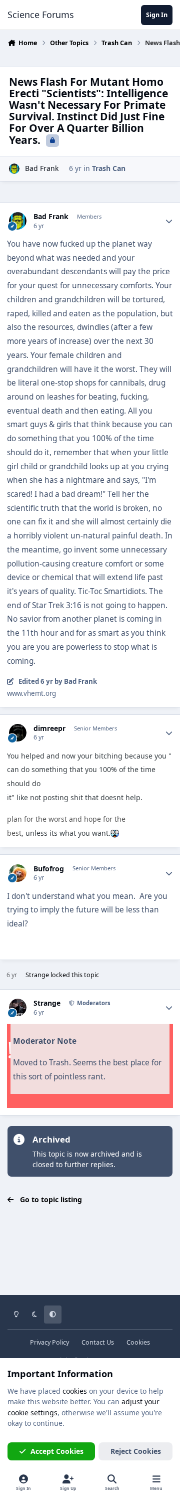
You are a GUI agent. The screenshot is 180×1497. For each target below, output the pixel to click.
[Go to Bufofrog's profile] (17, 873)
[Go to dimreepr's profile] (17, 732)
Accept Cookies (57, 1451)
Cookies (138, 1342)
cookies (74, 1391)
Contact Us (98, 1342)
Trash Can (109, 168)
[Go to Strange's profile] (17, 1007)
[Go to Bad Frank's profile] (14, 168)
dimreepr (50, 728)
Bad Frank (41, 168)
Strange (37, 975)
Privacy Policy (49, 1342)
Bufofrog (49, 868)
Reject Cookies (135, 1451)
